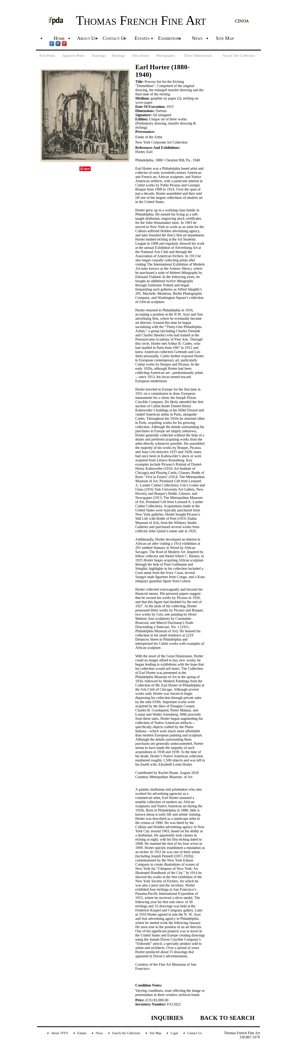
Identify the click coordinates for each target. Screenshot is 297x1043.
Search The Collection (239, 55)
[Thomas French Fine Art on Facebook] (52, 44)
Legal (174, 1033)
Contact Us (114, 38)
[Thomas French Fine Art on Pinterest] (64, 44)
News (197, 38)
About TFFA (59, 1033)
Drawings (99, 55)
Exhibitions (169, 38)
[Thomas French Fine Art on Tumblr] (58, 44)
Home (59, 38)
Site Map (225, 38)
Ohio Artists (140, 55)
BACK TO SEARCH (227, 1018)
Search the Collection (126, 1033)
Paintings (118, 55)
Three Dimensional (198, 55)
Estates (142, 38)
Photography (165, 55)
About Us (87, 38)
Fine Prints (47, 55)
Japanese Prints (73, 55)
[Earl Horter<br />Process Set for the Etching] (85, 161)
